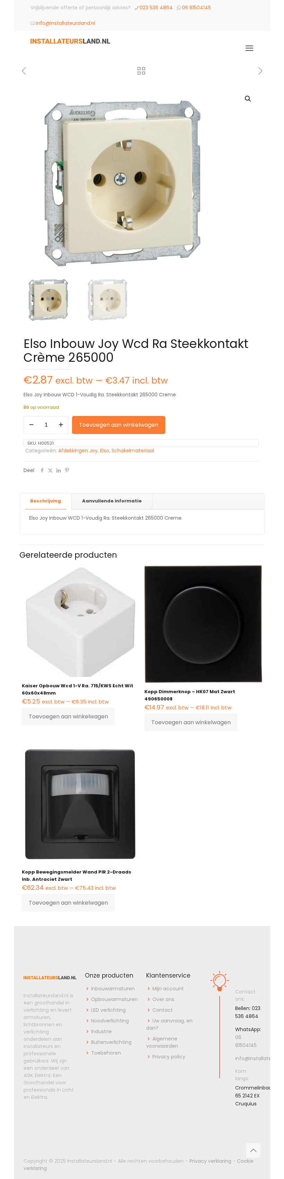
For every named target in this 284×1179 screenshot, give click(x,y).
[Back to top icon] (253, 1150)
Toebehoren (106, 1052)
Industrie (101, 1031)
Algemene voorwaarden (162, 1042)
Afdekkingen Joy (78, 450)
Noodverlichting (110, 1020)
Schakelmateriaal (133, 450)
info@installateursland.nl (65, 23)
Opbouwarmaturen (114, 999)
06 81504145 (196, 7)
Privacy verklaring (210, 1161)
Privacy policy (168, 1056)
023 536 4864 (156, 7)
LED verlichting (108, 1010)
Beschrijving (45, 501)
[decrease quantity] (31, 425)
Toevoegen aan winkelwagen (118, 425)
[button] (248, 99)
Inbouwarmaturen (113, 988)
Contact (162, 1010)
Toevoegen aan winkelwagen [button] (68, 716)
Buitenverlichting (111, 1042)
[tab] (46, 501)
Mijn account (168, 988)
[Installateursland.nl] (70, 48)
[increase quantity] (61, 425)
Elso (104, 450)
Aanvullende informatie (112, 501)
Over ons (163, 999)
